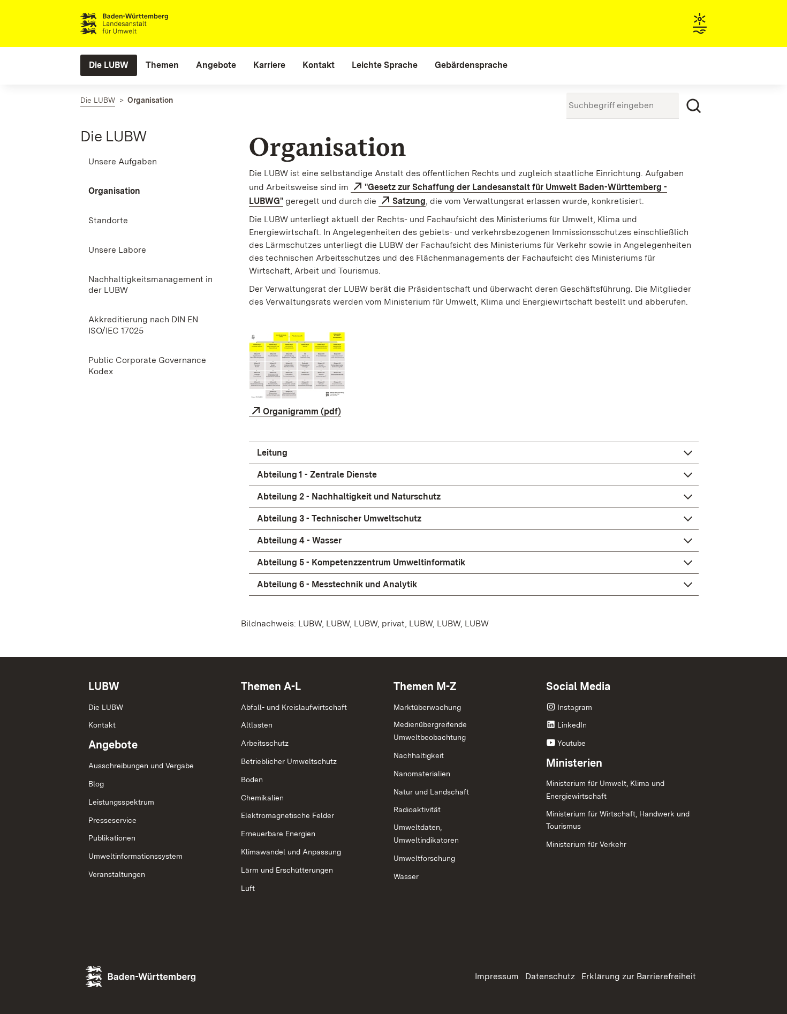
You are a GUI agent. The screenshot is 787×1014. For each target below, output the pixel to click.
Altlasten (257, 725)
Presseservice (112, 820)
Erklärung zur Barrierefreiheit (638, 976)
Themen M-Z (425, 686)
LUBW (103, 686)
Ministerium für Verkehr (586, 844)
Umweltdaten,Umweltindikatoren (426, 833)
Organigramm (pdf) (302, 411)
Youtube (571, 743)
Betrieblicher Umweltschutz (289, 761)
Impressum (497, 976)
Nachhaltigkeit (419, 755)
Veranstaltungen (116, 874)
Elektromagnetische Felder (287, 815)
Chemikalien (262, 797)
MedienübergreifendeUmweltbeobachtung (430, 730)
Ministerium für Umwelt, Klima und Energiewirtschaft (605, 789)
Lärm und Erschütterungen (287, 870)
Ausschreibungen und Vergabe (141, 765)
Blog (96, 784)
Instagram (574, 707)
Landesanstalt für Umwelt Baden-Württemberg (143, 23)
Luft (248, 888)
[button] (474, 453)
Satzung (409, 201)
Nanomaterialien (422, 773)
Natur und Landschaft (431, 792)
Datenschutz (550, 976)
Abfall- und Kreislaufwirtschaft (294, 707)
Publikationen (111, 838)
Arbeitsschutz (265, 743)
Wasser (406, 876)
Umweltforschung (424, 858)
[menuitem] (108, 65)
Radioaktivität (417, 809)
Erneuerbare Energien (278, 833)
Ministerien (574, 762)
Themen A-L (271, 686)
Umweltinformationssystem (135, 856)
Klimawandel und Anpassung (291, 851)
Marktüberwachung (427, 707)
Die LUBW (113, 136)
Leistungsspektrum (121, 802)
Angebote (113, 744)
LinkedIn (572, 725)
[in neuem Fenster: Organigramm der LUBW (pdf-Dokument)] (297, 364)
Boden (252, 779)
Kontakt (102, 725)
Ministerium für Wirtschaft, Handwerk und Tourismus (618, 820)
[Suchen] (694, 106)
